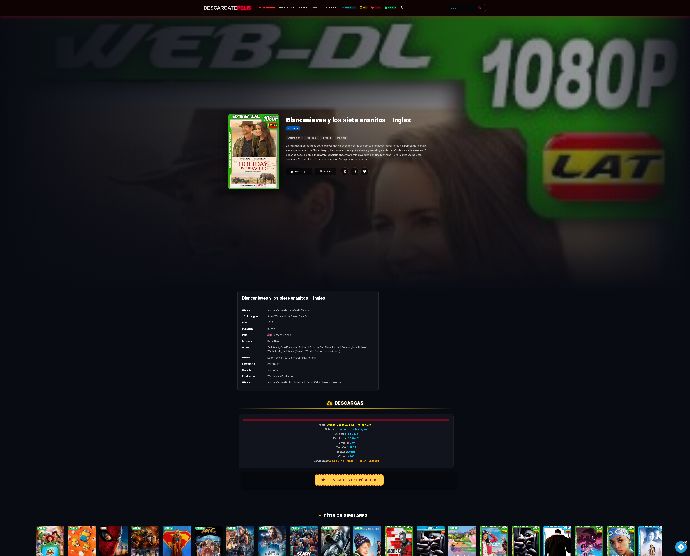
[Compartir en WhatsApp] (345, 171)
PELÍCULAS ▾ (286, 7)
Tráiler (327, 171)
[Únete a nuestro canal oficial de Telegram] (681, 547)
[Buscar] (480, 8)
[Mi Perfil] (401, 8)
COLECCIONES (329, 7)
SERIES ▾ (302, 7)
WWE (314, 7)
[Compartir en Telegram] (355, 171)
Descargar (301, 171)
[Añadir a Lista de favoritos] (364, 171)
